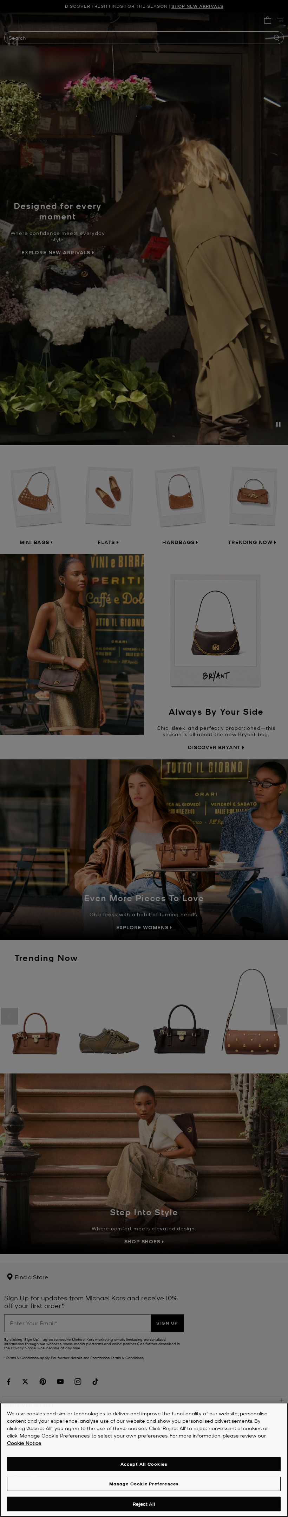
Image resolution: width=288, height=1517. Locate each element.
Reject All (144, 1504)
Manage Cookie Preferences (144, 1484)
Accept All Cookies (144, 1464)
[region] (144, 1460)
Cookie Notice (24, 1443)
